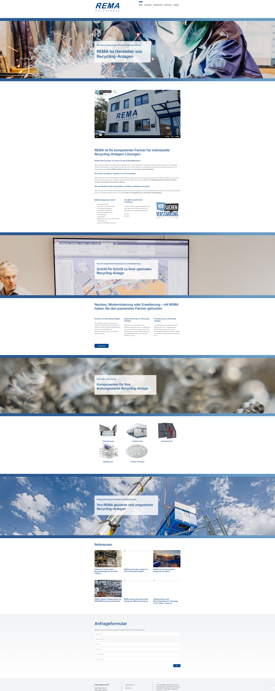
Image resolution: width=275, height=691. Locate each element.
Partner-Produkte (137, 462)
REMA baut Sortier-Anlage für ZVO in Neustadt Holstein (136, 570)
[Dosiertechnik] (166, 430)
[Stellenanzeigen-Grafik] (167, 201)
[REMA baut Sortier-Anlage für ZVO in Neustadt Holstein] (137, 558)
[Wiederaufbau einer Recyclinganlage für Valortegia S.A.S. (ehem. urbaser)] (166, 588)
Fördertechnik (108, 441)
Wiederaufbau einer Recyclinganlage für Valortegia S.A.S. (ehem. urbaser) (165, 601)
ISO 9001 (126, 216)
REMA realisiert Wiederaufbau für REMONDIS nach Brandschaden (108, 600)
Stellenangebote (129, 684)
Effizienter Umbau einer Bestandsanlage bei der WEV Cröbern (106, 571)
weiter (177, 665)
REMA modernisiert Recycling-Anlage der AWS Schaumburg (136, 600)
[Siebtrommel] (137, 430)
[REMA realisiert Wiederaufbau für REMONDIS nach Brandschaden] (108, 588)
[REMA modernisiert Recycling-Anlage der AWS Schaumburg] (137, 588)
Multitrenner (108, 462)
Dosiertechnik (166, 441)
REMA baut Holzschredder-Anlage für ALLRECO (164, 570)
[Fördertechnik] (108, 430)
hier (121, 630)
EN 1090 (126, 214)
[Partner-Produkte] (137, 451)
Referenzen (128, 688)
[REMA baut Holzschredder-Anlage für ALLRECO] (166, 558)
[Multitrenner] (108, 451)
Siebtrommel (137, 441)
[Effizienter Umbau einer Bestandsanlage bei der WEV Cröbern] (108, 558)
